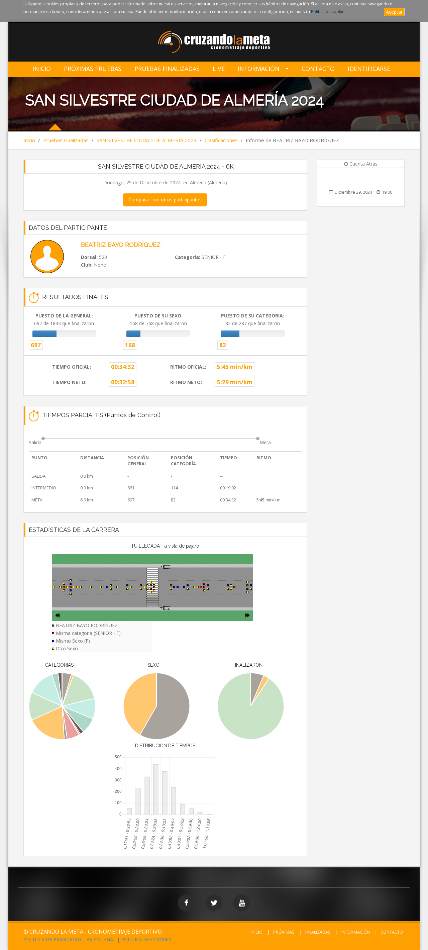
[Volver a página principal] (214, 42)
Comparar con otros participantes (165, 199)
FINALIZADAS (318, 932)
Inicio (42, 69)
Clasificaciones (221, 140)
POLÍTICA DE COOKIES (146, 939)
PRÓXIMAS (284, 932)
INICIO (256, 932)
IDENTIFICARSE (369, 69)
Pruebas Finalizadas (167, 69)
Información (259, 69)
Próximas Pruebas (92, 69)
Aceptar (394, 12)
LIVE (219, 69)
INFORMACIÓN (355, 932)
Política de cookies (328, 11)
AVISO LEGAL (101, 939)
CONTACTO (392, 932)
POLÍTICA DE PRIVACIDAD (52, 939)
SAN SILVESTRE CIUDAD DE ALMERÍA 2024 (147, 140)
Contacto (318, 69)
